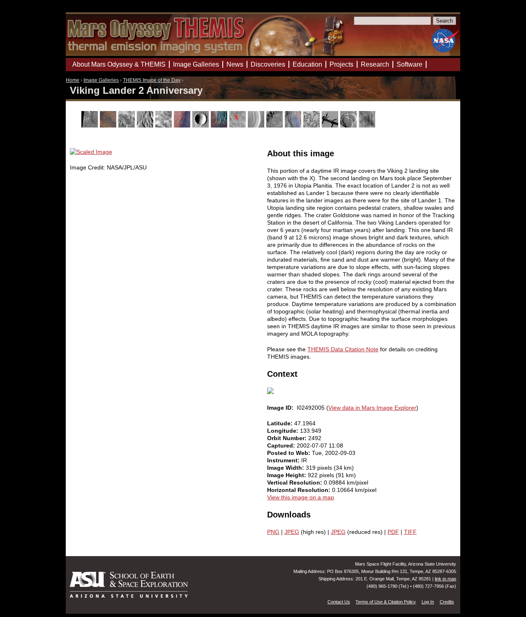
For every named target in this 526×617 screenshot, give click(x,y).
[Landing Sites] (238, 125)
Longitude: (283, 430)
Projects (341, 64)
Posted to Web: (289, 453)
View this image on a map (300, 497)
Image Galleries (101, 80)
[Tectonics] (331, 125)
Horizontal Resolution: (299, 490)
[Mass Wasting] (275, 125)
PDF (393, 532)
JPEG (291, 532)
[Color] (183, 125)
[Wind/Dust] (368, 125)
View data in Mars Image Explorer (372, 407)
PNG (273, 532)
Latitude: (280, 423)
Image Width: (286, 467)
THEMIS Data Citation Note (342, 349)
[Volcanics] (349, 125)
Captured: (282, 445)
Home (72, 80)
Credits (447, 601)
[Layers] (257, 125)
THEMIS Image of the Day (151, 80)
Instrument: (284, 460)
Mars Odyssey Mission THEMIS (89, 10)
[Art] (90, 125)
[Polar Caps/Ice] (312, 125)
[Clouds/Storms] (164, 125)
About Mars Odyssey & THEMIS (119, 64)
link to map (445, 578)
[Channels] (146, 125)
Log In (428, 601)
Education (307, 64)
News (234, 64)
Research (375, 64)
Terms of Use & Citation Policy (385, 601)
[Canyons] (127, 125)
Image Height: (287, 475)
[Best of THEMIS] (109, 125)
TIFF (410, 532)
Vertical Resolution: (295, 482)
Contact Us (339, 601)
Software (409, 64)
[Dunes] (220, 125)
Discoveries (268, 64)
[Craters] (201, 125)
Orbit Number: (287, 438)
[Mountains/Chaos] (294, 125)
